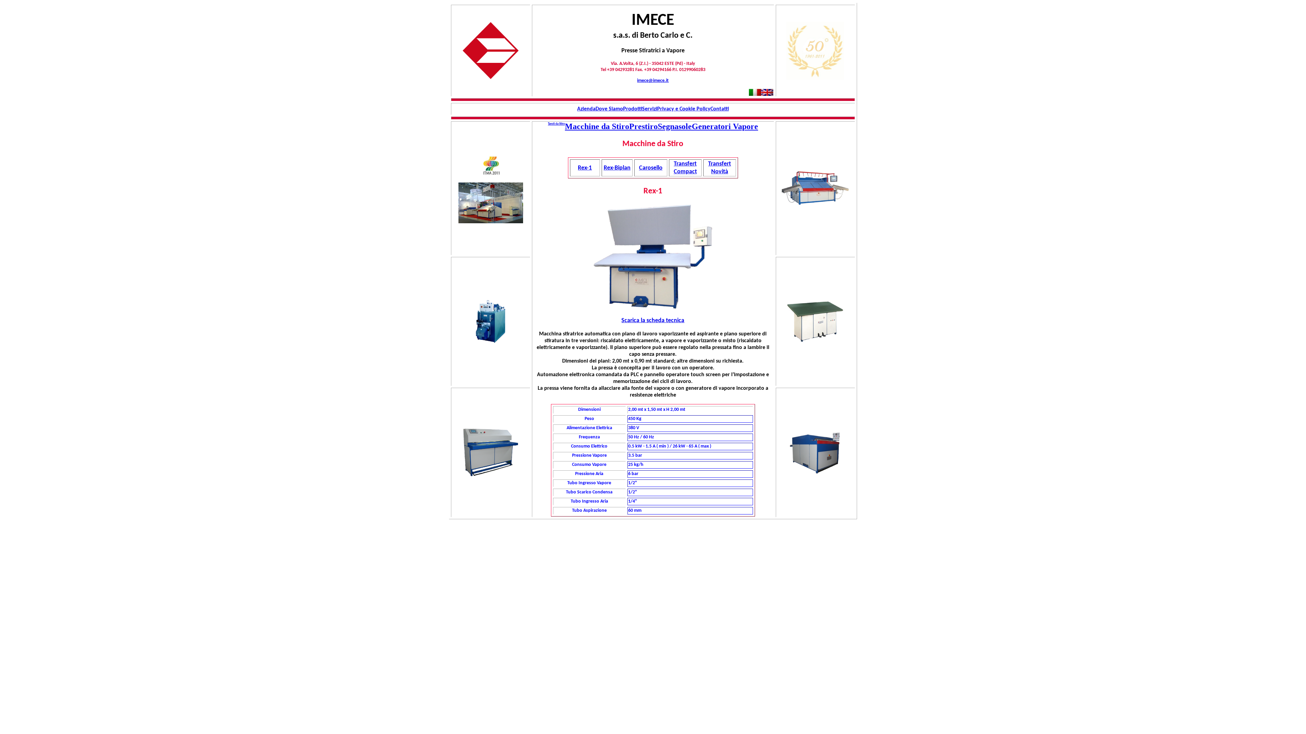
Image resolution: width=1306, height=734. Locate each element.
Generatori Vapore (725, 126)
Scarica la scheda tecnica (652, 320)
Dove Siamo (609, 109)
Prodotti (632, 109)
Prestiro (643, 126)
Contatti (719, 109)
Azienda (586, 109)
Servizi (649, 109)
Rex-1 (585, 168)
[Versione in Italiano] (755, 94)
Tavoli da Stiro (556, 123)
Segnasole (675, 126)
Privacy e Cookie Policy (683, 109)
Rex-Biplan (617, 168)
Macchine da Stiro (597, 126)
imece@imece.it (653, 80)
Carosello (651, 168)
